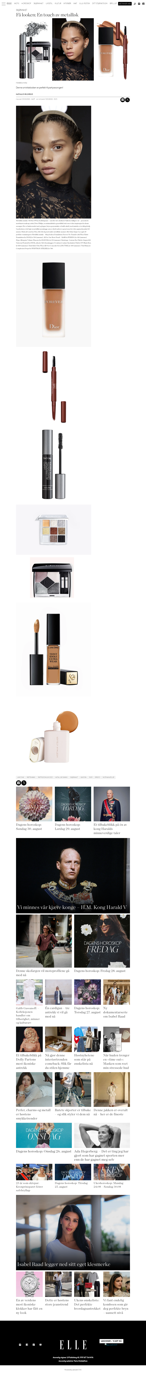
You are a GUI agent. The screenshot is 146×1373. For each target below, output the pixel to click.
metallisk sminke (61, 777)
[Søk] (135, 4)
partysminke (31, 777)
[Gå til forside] (9, 3)
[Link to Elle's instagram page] (20, 1344)
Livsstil (49, 3)
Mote (16, 3)
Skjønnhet (39, 3)
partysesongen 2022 (45, 777)
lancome (20, 777)
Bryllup (113, 3)
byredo (97, 777)
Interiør (67, 3)
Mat (75, 3)
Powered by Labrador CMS (73, 1370)
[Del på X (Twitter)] (127, 100)
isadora (84, 777)
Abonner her (125, 4)
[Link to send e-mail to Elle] (40, 1344)
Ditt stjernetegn (99, 3)
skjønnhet (74, 777)
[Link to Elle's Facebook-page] (26, 1344)
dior (90, 777)
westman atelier (108, 777)
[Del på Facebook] (122, 100)
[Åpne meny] (4, 3)
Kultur (58, 3)
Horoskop (26, 3)
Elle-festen (85, 3)
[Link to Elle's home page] (73, 1344)
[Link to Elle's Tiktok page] (33, 1344)
